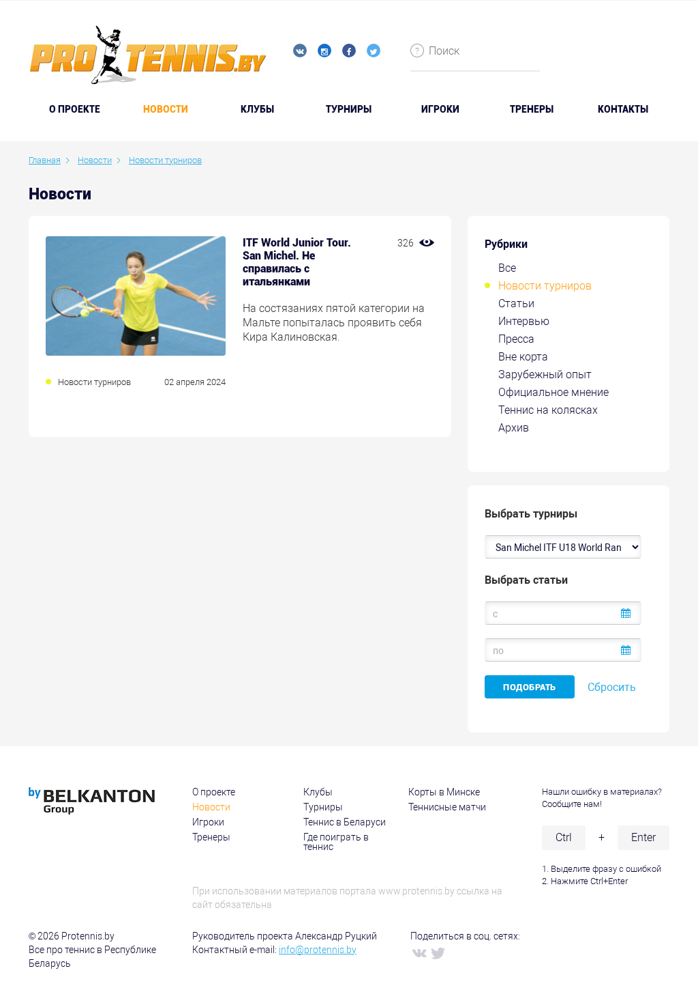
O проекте (74, 109)
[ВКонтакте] (418, 952)
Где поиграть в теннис (336, 842)
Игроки (440, 109)
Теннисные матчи (447, 807)
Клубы (257, 109)
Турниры (348, 109)
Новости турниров (545, 285)
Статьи (516, 303)
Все (507, 267)
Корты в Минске (444, 792)
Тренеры (531, 109)
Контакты (623, 109)
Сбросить (612, 687)
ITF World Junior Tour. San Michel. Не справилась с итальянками (297, 262)
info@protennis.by (317, 949)
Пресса (516, 338)
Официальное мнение (553, 392)
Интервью (523, 321)
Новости (165, 109)
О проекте (213, 792)
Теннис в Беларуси (344, 822)
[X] (437, 952)
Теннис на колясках (548, 410)
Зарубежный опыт (545, 374)
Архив (513, 427)
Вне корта (523, 356)
